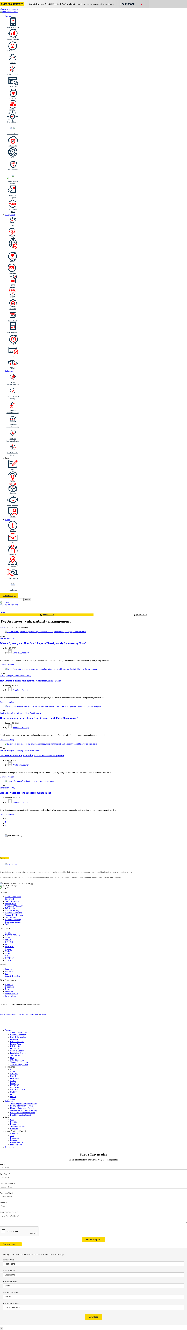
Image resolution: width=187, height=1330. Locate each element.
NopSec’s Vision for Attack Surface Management (25, 792)
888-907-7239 (48, 615)
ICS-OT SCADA (12, 75)
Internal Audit (13, 86)
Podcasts (12, 481)
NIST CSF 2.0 (12, 321)
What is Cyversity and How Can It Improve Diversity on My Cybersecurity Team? (43, 643)
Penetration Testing (12, 134)
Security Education (12, 505)
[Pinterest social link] (7, 657)
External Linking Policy (30, 1014)
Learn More (127, 4)
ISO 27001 (12, 110)
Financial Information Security (12, 412)
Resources (13, 493)
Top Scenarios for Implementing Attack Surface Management (32, 755)
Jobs (12, 543)
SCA (12, 157)
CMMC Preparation (13, 51)
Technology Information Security (12, 383)
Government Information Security (12, 426)
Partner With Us (13, 578)
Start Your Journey (10, 1244)
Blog (12, 469)
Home (2, 627)
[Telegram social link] (13, 657)
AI (13, 226)
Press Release (13, 590)
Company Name (7, 1184)
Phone (3, 1203)
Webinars (13, 517)
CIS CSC (13, 245)
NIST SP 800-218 (12, 332)
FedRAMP (12, 273)
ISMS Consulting (7, 638)
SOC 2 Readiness (12, 169)
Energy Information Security (13, 397)
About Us (13, 531)
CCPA (13, 238)
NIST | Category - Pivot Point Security (15, 676)
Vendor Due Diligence (12, 196)
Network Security (12, 122)
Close (3, 1024)
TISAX (12, 368)
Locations (13, 566)
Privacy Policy (5, 1014)
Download (93, 1317)
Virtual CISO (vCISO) (13, 211)
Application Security (13, 27)
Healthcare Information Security (12, 440)
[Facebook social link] (1, 657)
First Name (5, 1164)
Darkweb (13, 63)
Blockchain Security (13, 922)
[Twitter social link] (4, 657)
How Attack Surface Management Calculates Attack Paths (30, 680)
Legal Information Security (12, 454)
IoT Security (13, 98)
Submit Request (93, 1239)
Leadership (12, 554)
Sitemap (43, 1014)
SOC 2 (8, 940)
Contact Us (8, 596)
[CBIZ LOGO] (11, 864)
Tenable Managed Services (13, 182)
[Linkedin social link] (10, 657)
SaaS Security (13, 146)
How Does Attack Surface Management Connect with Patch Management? (39, 718)
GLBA (8, 949)
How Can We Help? (9, 1212)
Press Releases (16, 1145)
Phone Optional (10, 1292)
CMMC (12, 261)
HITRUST (13, 309)
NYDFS (12, 344)
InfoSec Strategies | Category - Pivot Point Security (20, 713)
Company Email (7, 1193)
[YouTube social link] (8, 1009)
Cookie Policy (16, 1014)
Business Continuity (12, 34)
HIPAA (12, 297)
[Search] (184, 608)
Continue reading (7, 665)
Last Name (5, 1174)
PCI (13, 356)
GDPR (13, 285)
